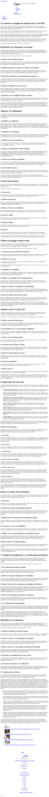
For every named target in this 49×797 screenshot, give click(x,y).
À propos (24, 781)
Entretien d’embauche (24, 775)
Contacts (24, 783)
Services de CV (24, 764)
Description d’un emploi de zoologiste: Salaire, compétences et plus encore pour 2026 (22, 729)
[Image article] (7, 727)
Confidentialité (24, 788)
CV (24, 770)
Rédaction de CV (24, 766)
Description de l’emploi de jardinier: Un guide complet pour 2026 (18, 734)
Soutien (24, 785)
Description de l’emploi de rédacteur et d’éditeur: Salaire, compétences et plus (20, 744)
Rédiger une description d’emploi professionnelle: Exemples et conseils (19, 739)
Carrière (24, 777)
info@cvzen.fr (26, 756)
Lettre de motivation (24, 772)
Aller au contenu (4, 1)
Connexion (16, 12)
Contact (15, 14)
